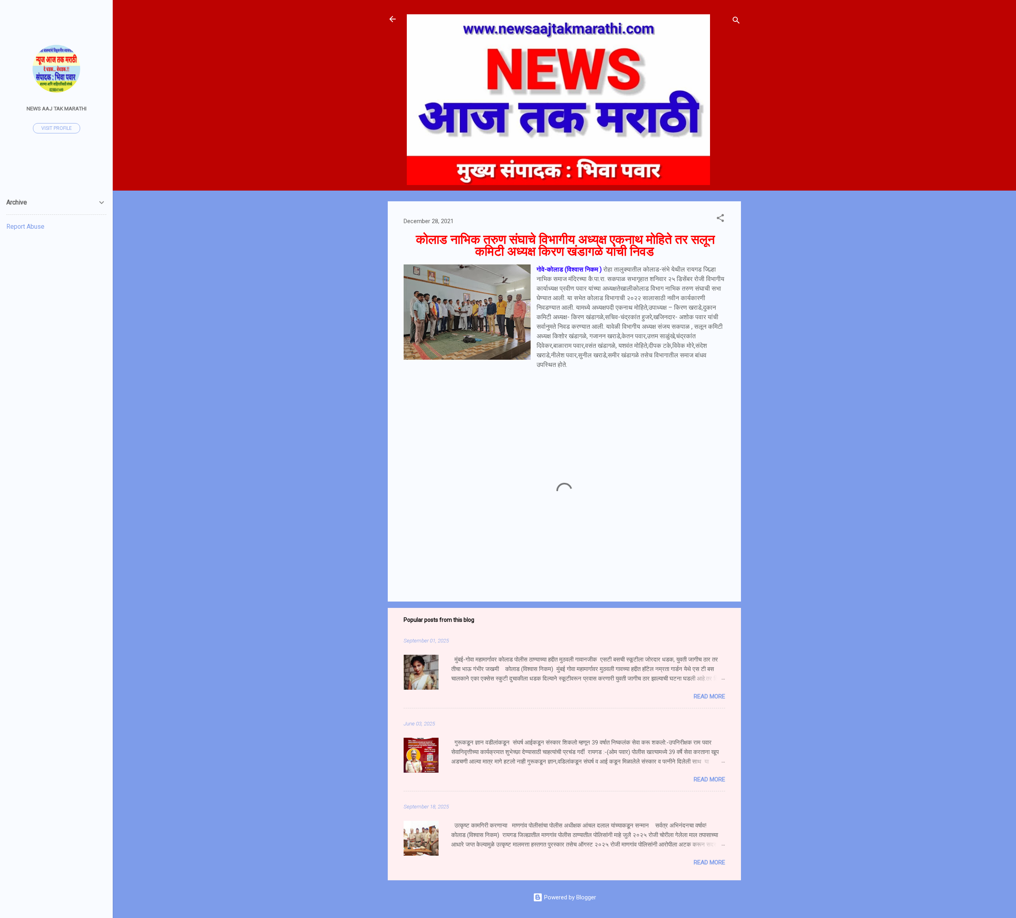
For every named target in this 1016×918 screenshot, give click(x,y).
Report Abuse (25, 226)
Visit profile (56, 128)
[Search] (736, 22)
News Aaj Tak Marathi (57, 108)
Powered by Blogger (569, 897)
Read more (709, 696)
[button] (720, 219)
